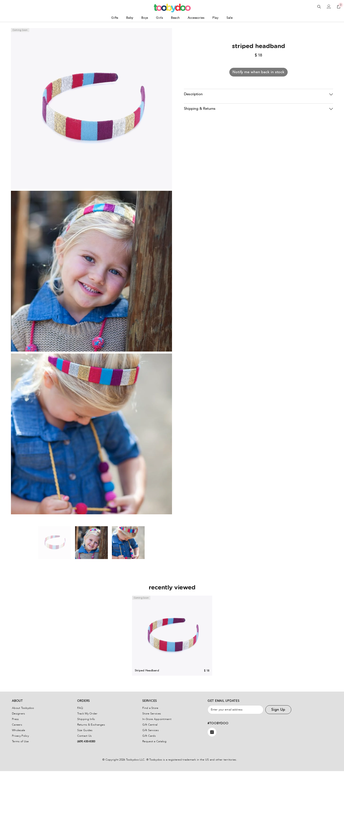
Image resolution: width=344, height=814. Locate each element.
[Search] (319, 6)
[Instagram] (212, 732)
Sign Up (278, 709)
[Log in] (329, 7)
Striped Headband (147, 670)
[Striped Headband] (172, 635)
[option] (54, 542)
